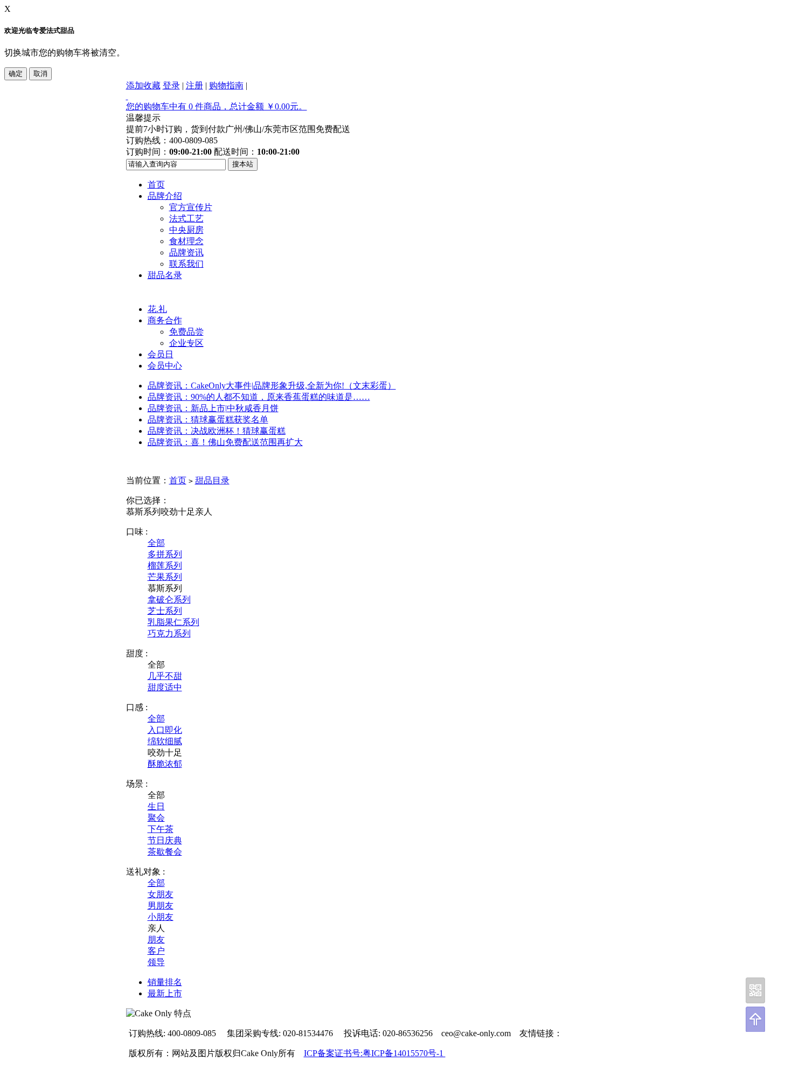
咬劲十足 (178, 511)
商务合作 (165, 320)
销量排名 (165, 982)
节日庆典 (165, 840)
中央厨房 (186, 229)
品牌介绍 (165, 195)
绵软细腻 (165, 741)
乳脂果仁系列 (173, 622)
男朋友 (160, 905)
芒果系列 (165, 576)
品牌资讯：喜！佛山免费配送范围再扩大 (225, 442)
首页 (156, 184)
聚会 (156, 817)
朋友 (156, 939)
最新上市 (165, 993)
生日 (156, 806)
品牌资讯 (186, 252)
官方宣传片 (190, 207)
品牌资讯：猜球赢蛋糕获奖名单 (208, 419)
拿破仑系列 (169, 599)
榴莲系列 (165, 565)
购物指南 (226, 85)
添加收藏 (143, 85)
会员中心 (165, 365)
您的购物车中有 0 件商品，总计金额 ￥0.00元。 (216, 106)
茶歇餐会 (165, 851)
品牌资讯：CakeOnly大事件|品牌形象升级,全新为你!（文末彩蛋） (272, 385)
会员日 (160, 354)
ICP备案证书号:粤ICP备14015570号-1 (375, 1053)
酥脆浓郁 (165, 763)
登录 (171, 85)
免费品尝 (186, 331)
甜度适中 (165, 687)
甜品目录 (212, 480)
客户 (156, 950)
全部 (156, 542)
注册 (194, 85)
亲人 (203, 511)
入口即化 (165, 729)
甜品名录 (165, 275)
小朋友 (160, 916)
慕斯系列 (143, 511)
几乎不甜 (165, 676)
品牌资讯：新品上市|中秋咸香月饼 (213, 408)
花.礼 (157, 309)
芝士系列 (165, 610)
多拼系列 (165, 554)
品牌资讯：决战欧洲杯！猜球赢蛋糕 (217, 430)
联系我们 (186, 263)
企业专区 (186, 343)
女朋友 (160, 894)
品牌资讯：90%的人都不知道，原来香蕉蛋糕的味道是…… (259, 396)
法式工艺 (186, 218)
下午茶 (160, 829)
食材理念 (186, 241)
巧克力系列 (169, 633)
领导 (156, 962)
